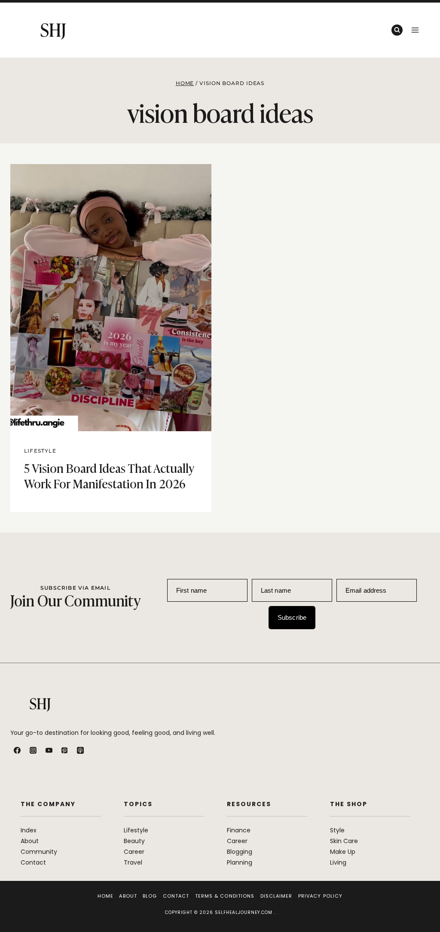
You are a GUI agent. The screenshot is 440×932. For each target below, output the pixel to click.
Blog (150, 895)
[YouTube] (49, 750)
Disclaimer (276, 895)
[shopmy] (96, 750)
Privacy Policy (320, 895)
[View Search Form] (397, 30)
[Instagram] (33, 750)
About (128, 895)
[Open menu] (415, 30)
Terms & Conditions (225, 895)
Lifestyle (40, 451)
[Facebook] (17, 750)
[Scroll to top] (424, 907)
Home (105, 895)
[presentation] (110, 297)
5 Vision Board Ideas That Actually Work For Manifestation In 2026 (109, 475)
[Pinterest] (64, 750)
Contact (176, 895)
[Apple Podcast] (80, 750)
